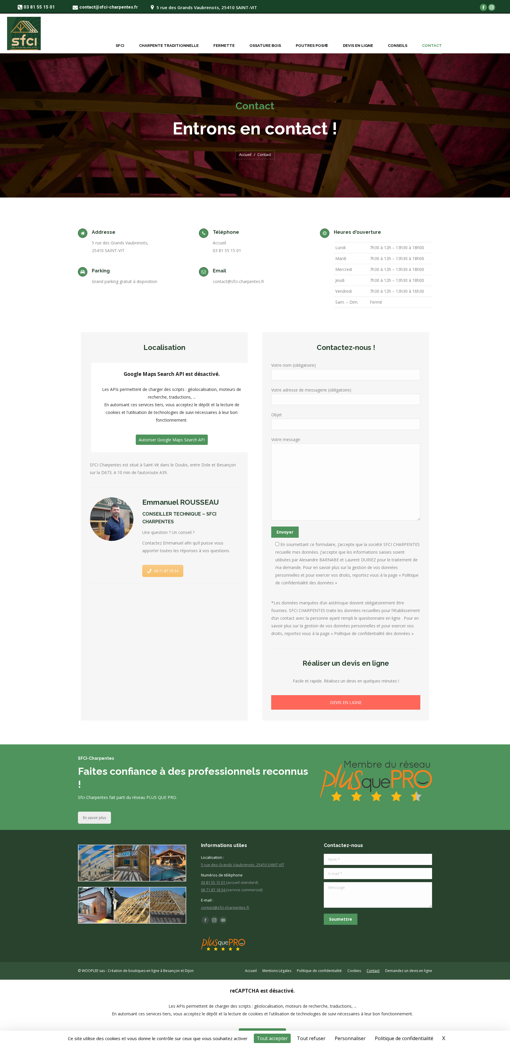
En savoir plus (94, 817)
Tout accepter (272, 1038)
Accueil (245, 154)
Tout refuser (311, 1038)
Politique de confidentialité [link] (404, 1038)
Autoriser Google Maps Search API (172, 440)
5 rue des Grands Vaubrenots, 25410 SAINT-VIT (242, 864)
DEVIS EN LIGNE (346, 702)
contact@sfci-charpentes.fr (225, 907)
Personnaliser (350, 1038)
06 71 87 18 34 (166, 570)
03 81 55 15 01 (213, 882)
